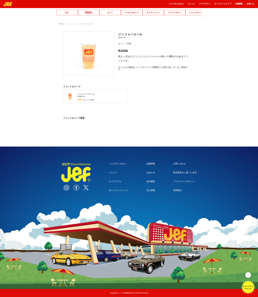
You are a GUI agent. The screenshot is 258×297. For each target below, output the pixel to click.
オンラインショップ (222, 4)
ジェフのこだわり (176, 4)
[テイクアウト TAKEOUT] (248, 293)
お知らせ (250, 4)
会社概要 (150, 181)
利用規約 (177, 190)
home (61, 24)
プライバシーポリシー (184, 181)
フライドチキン (174, 12)
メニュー (191, 4)
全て (67, 12)
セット (110, 12)
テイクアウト (204, 4)
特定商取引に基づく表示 (185, 172)
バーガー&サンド (131, 12)
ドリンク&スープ (196, 12)
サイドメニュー (153, 12)
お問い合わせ (179, 164)
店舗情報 (239, 4)
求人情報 (150, 190)
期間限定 (88, 12)
